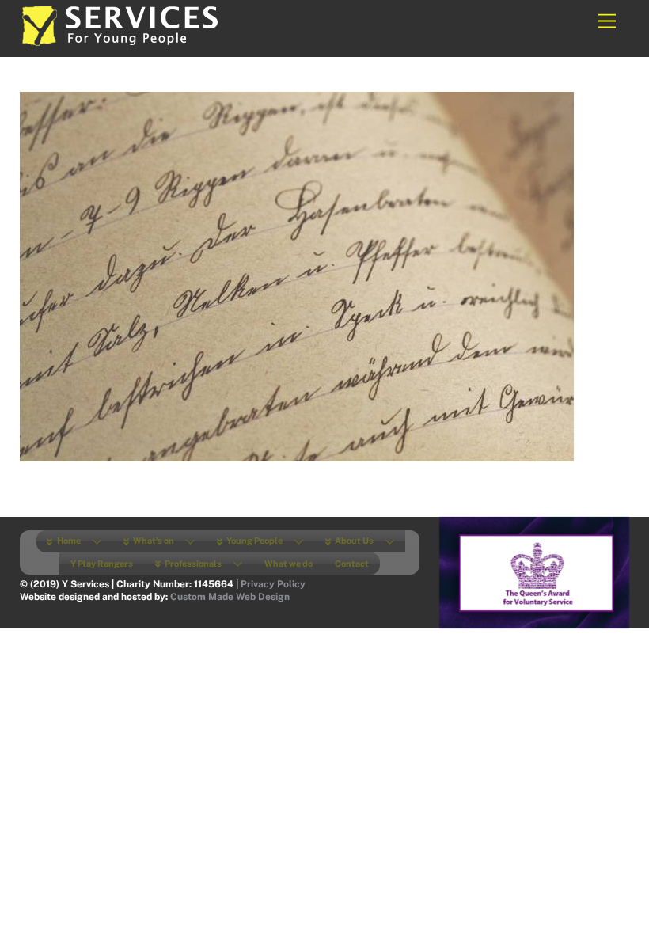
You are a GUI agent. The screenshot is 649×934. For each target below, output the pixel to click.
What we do (288, 563)
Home (68, 540)
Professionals (192, 563)
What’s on (152, 540)
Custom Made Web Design (230, 596)
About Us (353, 540)
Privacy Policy (273, 584)
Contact (352, 563)
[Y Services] (119, 41)
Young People (254, 540)
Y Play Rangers (101, 563)
